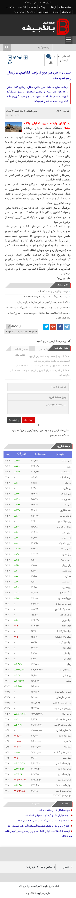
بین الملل (66, 12)
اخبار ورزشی (43, 12)
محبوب (36, 803)
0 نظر (52, 60)
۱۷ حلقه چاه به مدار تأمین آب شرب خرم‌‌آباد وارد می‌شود (42, 302)
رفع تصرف (41, 341)
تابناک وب (31, 893)
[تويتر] (46, 327)
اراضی (52, 341)
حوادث (56, 12)
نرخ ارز (68, 795)
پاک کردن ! (14, 420)
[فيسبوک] (60, 327)
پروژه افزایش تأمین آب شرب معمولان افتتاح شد (46, 297)
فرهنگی (42, 7)
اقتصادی (22, 7)
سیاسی (32, 7)
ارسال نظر (28, 420)
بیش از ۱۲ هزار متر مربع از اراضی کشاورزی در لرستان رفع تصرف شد (39, 75)
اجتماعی (10, 7)
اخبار (66, 867)
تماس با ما (19, 12)
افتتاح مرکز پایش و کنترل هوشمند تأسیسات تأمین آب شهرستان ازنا (37, 308)
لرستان (53, 7)
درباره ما (31, 12)
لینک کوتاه (16, 326)
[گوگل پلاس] (53, 327)
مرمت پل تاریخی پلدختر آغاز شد (53, 291)
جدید (65, 803)
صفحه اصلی (65, 7)
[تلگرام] (67, 327)
